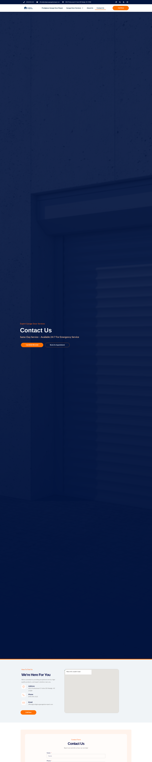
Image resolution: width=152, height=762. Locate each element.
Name (49, 753)
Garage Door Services (73, 8)
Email (30, 702)
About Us (90, 8)
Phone (30, 694)
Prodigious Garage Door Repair (52, 8)
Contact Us (100, 8)
